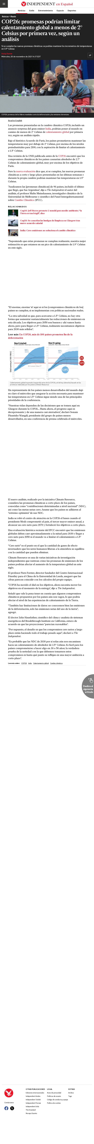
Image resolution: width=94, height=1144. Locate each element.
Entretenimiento (45, 10)
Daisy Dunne (6, 54)
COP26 (62, 156)
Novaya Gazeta (31, 1113)
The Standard (31, 1110)
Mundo (13, 16)
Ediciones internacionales (35, 1093)
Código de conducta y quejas (57, 1100)
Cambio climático (56, 663)
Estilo (31, 10)
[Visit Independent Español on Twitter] (12, 1108)
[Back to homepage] (15, 1093)
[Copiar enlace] (90, 55)
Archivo (71, 1093)
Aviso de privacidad (54, 1093)
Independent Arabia (33, 1096)
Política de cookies (54, 1103)
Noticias (21, 10)
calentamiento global (57, 132)
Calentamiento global (41, 663)
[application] (47, 86)
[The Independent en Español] (47, 4)
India (48, 129)
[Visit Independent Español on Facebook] (6, 1108)
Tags (70, 1096)
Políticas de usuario (54, 1096)
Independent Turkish (33, 1100)
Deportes (72, 10)
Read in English (15, 121)
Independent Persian (33, 1103)
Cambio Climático (24, 200)
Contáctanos (9, 1103)
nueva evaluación (25, 172)
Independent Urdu (32, 1107)
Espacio (60, 10)
